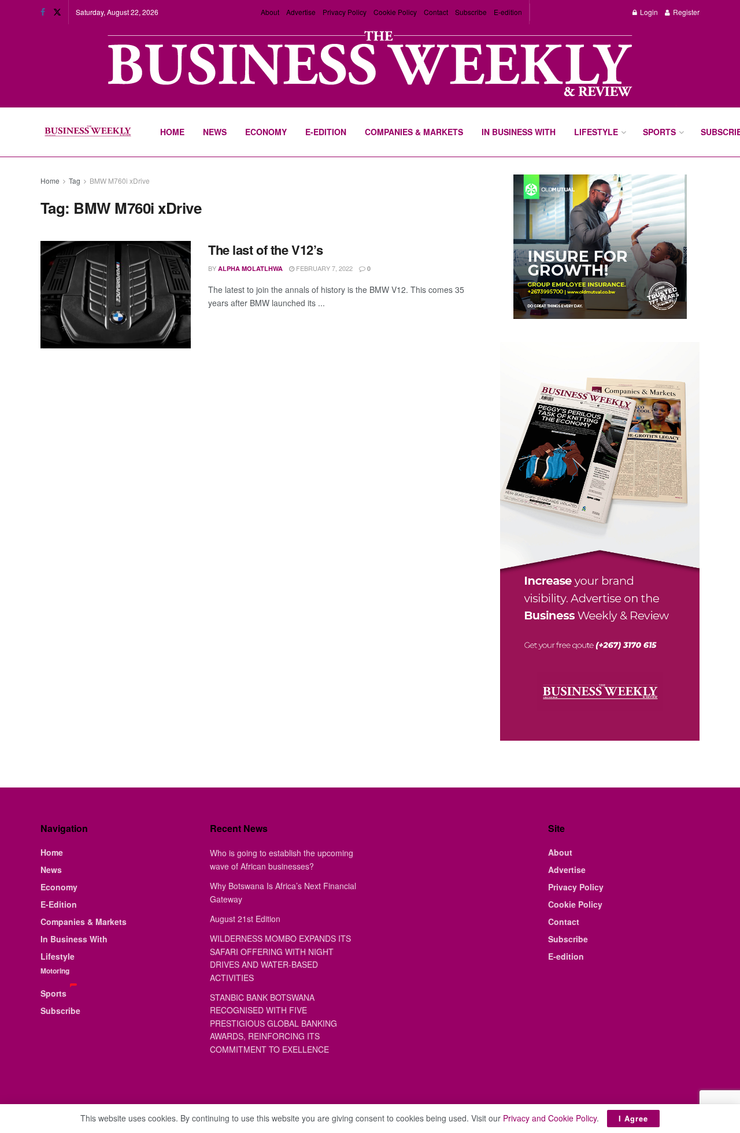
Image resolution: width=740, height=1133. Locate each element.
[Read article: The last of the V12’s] (115, 294)
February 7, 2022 (323, 268)
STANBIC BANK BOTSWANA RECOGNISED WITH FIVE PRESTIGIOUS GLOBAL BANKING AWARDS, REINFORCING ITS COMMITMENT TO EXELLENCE (273, 1023)
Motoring (54, 970)
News (215, 132)
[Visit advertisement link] (370, 65)
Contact (436, 12)
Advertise (301, 12)
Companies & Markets (414, 132)
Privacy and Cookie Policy (550, 1118)
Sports (659, 132)
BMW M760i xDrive (120, 180)
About (270, 12)
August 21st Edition (245, 918)
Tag (74, 180)
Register (685, 12)
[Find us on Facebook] (42, 12)
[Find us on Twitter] (57, 12)
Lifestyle (596, 132)
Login (648, 12)
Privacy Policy (345, 12)
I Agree (633, 1118)
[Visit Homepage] (87, 132)
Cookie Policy (395, 12)
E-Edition (325, 132)
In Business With (519, 132)
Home (172, 132)
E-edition (508, 12)
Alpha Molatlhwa (250, 268)
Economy (266, 132)
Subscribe (471, 12)
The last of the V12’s (265, 249)
